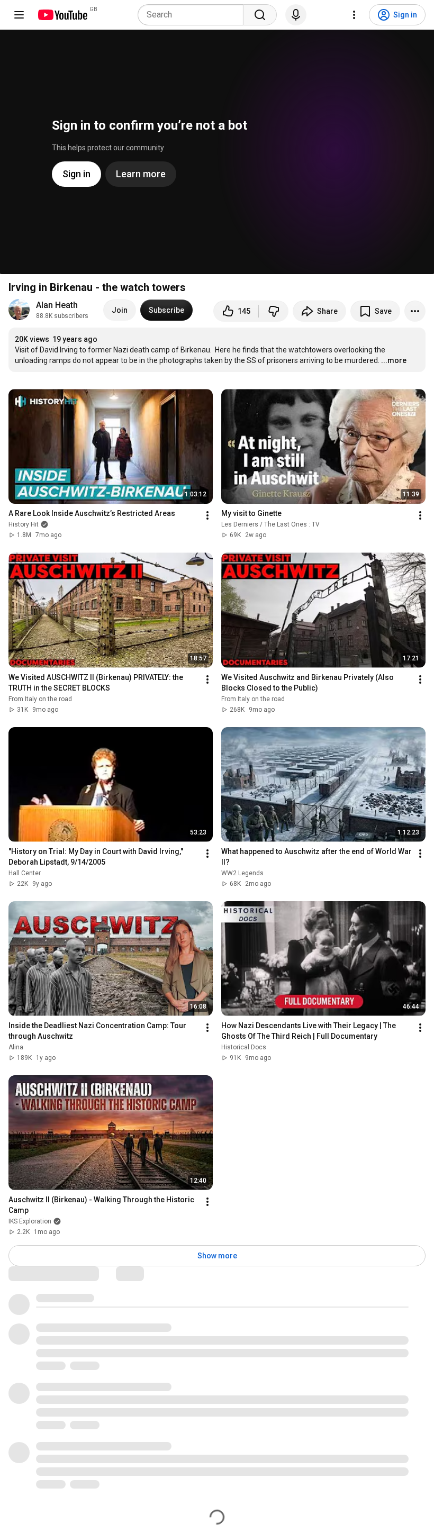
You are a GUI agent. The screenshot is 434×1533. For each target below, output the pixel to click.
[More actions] (415, 311)
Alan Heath (57, 305)
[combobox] (194, 14)
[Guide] (19, 14)
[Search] (260, 14)
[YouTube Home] (62, 15)
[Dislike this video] (273, 311)
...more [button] (393, 360)
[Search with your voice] (295, 14)
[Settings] (354, 14)
